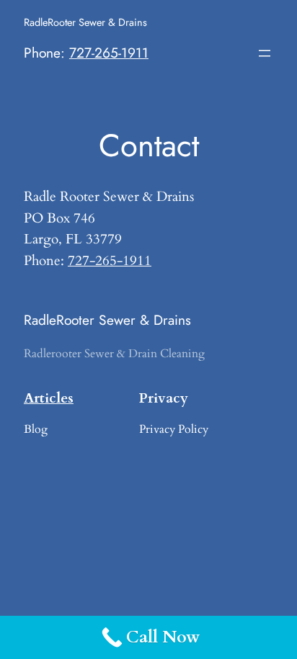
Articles (49, 398)
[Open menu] (264, 53)
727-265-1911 (108, 52)
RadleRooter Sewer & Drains (85, 22)
